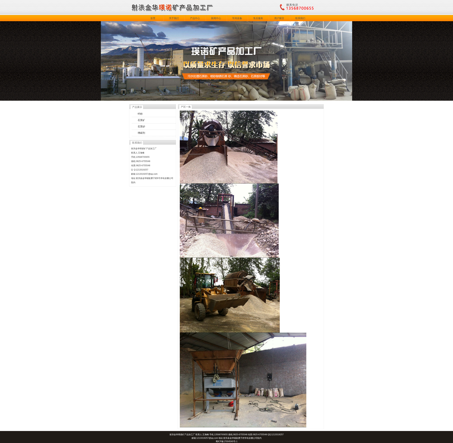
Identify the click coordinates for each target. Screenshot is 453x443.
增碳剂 (141, 132)
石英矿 (141, 120)
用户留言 (279, 18)
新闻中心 (216, 18)
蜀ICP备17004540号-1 (226, 441)
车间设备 (237, 18)
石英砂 (141, 126)
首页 (152, 18)
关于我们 (174, 18)
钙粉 (140, 113)
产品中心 (195, 18)
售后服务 (258, 18)
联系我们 (300, 18)
